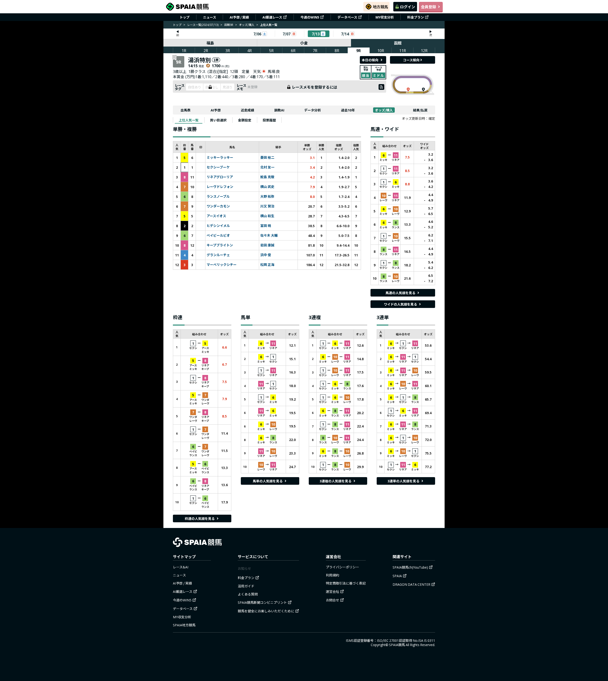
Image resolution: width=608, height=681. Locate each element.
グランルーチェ (218, 255)
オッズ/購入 (246, 25)
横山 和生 (267, 216)
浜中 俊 (265, 255)
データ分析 (312, 110)
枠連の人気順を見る (200, 518)
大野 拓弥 (267, 196)
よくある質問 (248, 594)
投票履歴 (269, 120)
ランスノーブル (218, 196)
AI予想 (216, 110)
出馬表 (185, 110)
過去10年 (348, 110)
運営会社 (332, 591)
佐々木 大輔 (269, 235)
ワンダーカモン (218, 206)
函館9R (228, 25)
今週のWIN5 (309, 17)
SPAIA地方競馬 (184, 625)
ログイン (407, 7)
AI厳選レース (272, 17)
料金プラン (415, 17)
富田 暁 (265, 226)
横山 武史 (267, 187)
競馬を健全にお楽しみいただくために (266, 611)
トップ (185, 17)
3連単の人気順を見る (403, 481)
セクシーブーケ (218, 167)
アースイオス (216, 216)
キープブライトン (220, 245)
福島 (210, 43)
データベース (347, 17)
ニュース (209, 17)
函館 (398, 43)
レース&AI (180, 567)
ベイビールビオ (218, 235)
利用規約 (332, 575)
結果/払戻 (420, 110)
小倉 (304, 43)
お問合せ (332, 600)
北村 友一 (267, 167)
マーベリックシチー (222, 265)
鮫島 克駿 (267, 177)
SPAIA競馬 (397, 644)
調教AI (279, 110)
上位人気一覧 (189, 120)
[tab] (188, 120)
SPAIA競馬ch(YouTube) (410, 567)
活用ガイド (246, 586)
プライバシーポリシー (342, 567)
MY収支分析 (384, 17)
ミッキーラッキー (220, 157)
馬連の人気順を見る (400, 292)
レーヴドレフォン (220, 187)
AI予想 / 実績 (239, 17)
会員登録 (428, 7)
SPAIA (397, 576)
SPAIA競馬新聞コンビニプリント (262, 602)
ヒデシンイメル (218, 226)
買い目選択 (218, 120)
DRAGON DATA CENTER (411, 584)
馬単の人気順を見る (268, 481)
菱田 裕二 (267, 157)
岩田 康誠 (267, 245)
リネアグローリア (220, 177)
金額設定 (244, 120)
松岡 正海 (267, 265)
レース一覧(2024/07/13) (202, 25)
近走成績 (247, 110)
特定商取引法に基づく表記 (346, 583)
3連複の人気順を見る (336, 481)
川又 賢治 (267, 206)
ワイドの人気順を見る (400, 304)
